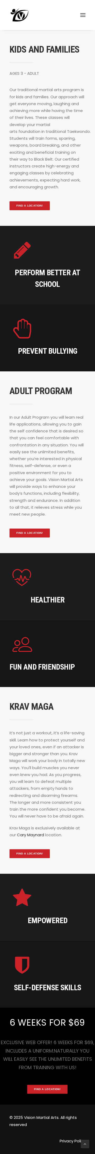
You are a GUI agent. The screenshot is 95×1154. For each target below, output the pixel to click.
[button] (83, 15)
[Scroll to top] (85, 1143)
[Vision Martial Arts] (20, 15)
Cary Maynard (30, 835)
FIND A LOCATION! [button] (29, 205)
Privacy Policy (73, 1141)
